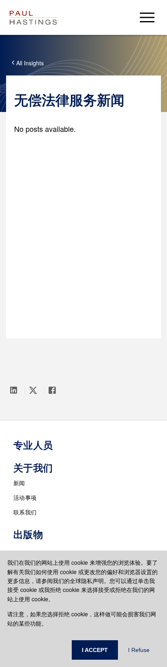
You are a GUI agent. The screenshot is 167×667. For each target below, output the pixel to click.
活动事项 (24, 497)
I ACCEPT (95, 650)
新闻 (19, 483)
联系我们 (24, 512)
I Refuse (139, 650)
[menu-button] (147, 17)
